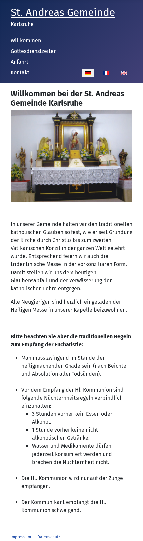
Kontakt (20, 72)
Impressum (20, 537)
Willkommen (26, 40)
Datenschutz (48, 537)
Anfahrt (19, 62)
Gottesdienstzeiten (34, 51)
